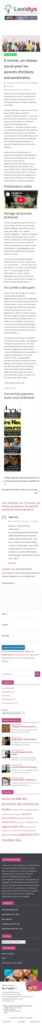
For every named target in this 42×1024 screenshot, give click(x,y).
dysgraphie (18, 814)
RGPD (4, 958)
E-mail (5, 625)
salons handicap (9, 834)
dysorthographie (9, 818)
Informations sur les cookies (12, 963)
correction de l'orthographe (22, 810)
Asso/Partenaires (8, 688)
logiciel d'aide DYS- (13, 826)
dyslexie (26, 814)
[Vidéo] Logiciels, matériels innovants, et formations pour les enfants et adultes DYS (22, 480)
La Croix (13, 388)
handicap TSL (32, 822)
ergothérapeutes (21, 822)
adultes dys (9, 90)
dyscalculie (10, 814)
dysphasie (21, 818)
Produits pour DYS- (9, 699)
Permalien (35, 521)
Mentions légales (8, 953)
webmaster (24, 83)
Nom (5, 614)
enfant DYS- (17, 90)
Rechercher (37, 674)
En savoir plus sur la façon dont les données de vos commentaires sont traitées (20, 658)
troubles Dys (26, 90)
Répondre (12, 563)
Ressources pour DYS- (10, 703)
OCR (26, 827)
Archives (5, 710)
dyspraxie (29, 818)
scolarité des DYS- (28, 834)
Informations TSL (10, 54)
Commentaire (8, 583)
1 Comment (9, 86)
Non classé (6, 695)
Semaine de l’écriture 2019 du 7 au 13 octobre (20, 491)
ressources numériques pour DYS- (23, 830)
